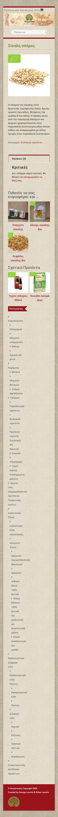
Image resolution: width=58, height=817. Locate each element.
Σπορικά (16, 453)
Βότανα (16, 371)
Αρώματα (16, 572)
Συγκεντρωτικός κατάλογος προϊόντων (16, 769)
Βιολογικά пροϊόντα (31, 142)
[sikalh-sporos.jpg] (29, 75)
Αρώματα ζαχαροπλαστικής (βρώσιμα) (20, 560)
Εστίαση (15, 735)
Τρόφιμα (14, 397)
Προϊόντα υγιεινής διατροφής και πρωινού (15, 440)
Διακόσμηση (17, 756)
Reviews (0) (19, 158)
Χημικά (15, 726)
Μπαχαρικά (16, 329)
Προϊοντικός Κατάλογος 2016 (22, 10)
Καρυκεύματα (15, 320)
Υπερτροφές (16, 461)
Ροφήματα (13, 367)
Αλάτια (15, 346)
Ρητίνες (15, 705)
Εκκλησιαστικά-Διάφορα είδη (16, 662)
